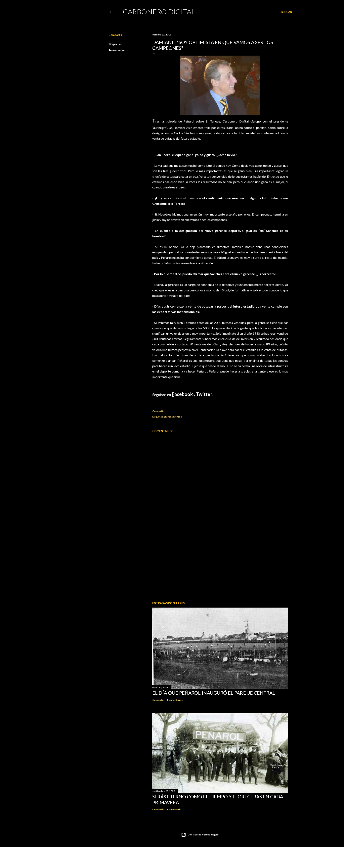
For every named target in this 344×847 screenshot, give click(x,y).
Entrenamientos (119, 50)
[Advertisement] (220, 563)
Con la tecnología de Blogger (203, 834)
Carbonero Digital (159, 11)
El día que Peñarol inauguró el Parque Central (213, 693)
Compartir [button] (115, 34)
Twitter (204, 394)
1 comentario (174, 809)
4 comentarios (175, 699)
